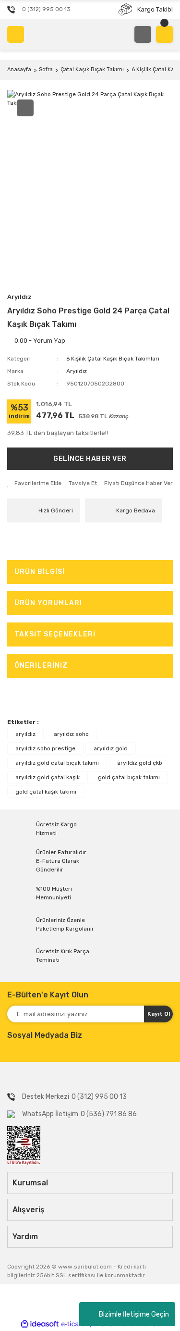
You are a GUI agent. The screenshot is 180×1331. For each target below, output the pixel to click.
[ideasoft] (40, 1324)
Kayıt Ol (158, 1013)
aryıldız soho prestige (45, 748)
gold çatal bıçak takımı (129, 777)
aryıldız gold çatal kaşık (47, 777)
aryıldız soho (71, 734)
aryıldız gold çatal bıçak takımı (57, 762)
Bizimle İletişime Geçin (134, 1314)
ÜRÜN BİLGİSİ (39, 572)
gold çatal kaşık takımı (45, 791)
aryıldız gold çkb (139, 762)
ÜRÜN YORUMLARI (48, 603)
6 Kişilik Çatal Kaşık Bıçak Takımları (112, 358)
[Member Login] (142, 34)
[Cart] (164, 34)
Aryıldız (19, 296)
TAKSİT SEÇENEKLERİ (55, 634)
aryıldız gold (111, 748)
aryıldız (25, 734)
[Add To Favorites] (34, 483)
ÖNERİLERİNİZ (41, 665)
